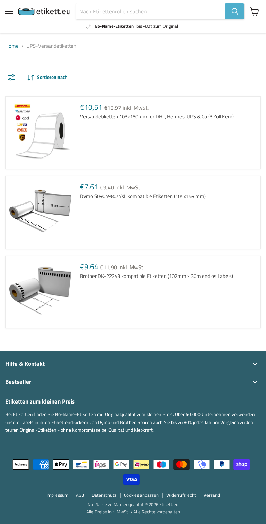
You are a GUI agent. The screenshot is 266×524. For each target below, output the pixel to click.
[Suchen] (234, 11)
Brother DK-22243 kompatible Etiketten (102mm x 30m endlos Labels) (156, 276)
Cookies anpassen (141, 494)
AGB (80, 494)
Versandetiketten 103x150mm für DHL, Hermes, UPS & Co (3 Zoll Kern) (157, 116)
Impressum (57, 494)
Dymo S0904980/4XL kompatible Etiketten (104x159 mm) (143, 196)
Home (12, 46)
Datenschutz (104, 494)
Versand (212, 494)
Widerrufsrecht (181, 494)
